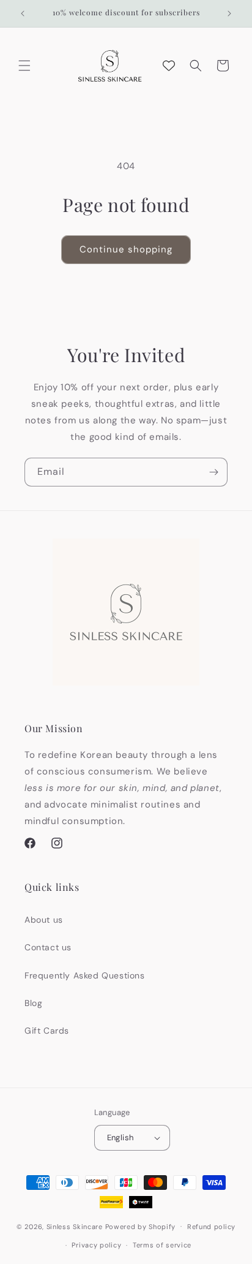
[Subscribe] (213, 472)
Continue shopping (126, 249)
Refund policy (211, 1226)
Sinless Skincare (74, 1226)
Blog (33, 1003)
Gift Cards (46, 1030)
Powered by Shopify (140, 1226)
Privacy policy (96, 1245)
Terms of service (162, 1245)
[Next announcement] (229, 13)
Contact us (48, 947)
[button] (24, 65)
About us (43, 919)
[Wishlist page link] (169, 65)
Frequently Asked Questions (84, 975)
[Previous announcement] (22, 13)
